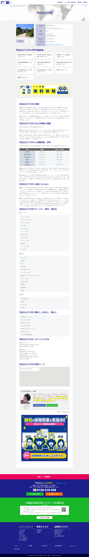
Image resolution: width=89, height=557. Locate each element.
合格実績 (79, 2)
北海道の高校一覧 (58, 532)
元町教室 (39, 532)
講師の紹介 (73, 2)
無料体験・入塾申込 (54, 494)
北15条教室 (39, 530)
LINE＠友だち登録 (53, 405)
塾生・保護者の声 (23, 539)
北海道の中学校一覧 (58, 530)
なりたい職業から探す (59, 536)
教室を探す (60, 2)
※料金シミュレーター (61, 483)
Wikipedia (32, 37)
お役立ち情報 (16, 549)
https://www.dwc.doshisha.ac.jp (54, 44)
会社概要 (30, 545)
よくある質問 (22, 536)
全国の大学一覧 (57, 534)
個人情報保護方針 (58, 545)
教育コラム (21, 534)
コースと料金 (67, 2)
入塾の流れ (84, 2)
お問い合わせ (44, 545)
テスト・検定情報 (23, 537)
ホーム (16, 545)
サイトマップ (73, 545)
